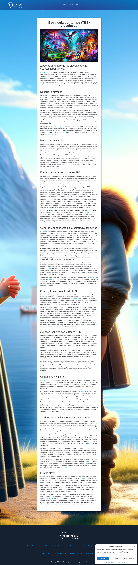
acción (88, 212)
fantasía (64, 132)
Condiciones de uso (110, 562)
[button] (135, 546)
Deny (116, 558)
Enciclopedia (63, 4)
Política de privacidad (120, 562)
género (44, 72)
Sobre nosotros (74, 4)
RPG (51, 279)
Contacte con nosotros (60, 553)
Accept (103, 558)
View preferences (129, 558)
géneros (91, 277)
